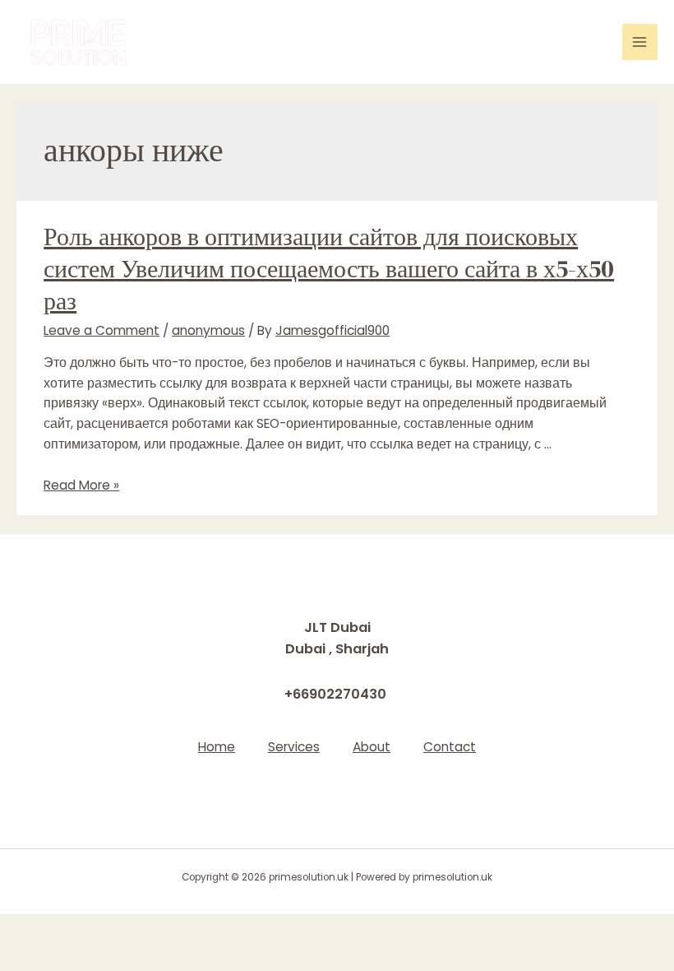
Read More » (81, 485)
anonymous (208, 330)
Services (294, 746)
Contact (449, 746)
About (371, 746)
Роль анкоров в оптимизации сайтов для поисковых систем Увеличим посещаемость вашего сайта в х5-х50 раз (329, 269)
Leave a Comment (101, 330)
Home (216, 746)
